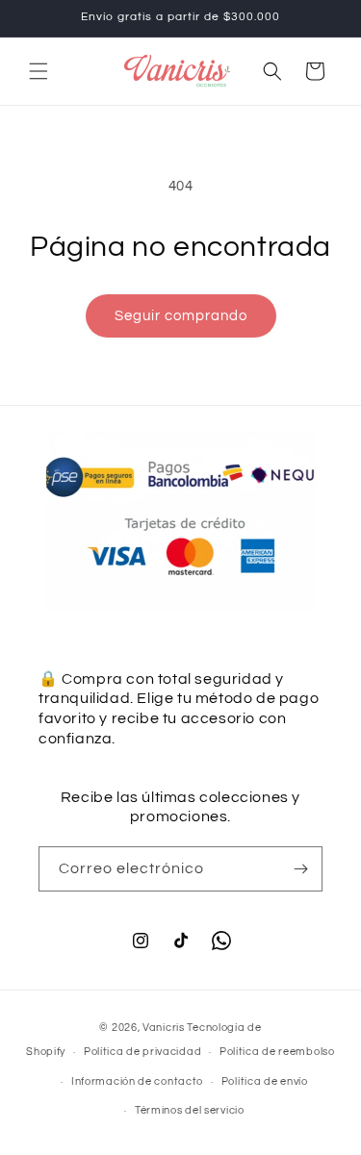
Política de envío (264, 1081)
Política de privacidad (142, 1051)
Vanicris (163, 1027)
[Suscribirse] (300, 868)
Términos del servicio (190, 1110)
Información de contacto (137, 1081)
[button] (38, 71)
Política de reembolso (277, 1051)
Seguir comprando (181, 316)
